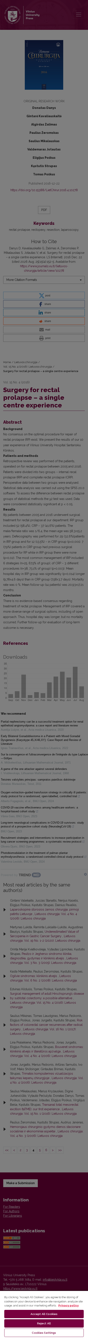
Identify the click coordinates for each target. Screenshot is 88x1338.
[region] (44, 1314)
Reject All (44, 1323)
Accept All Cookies (44, 1314)
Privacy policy (68, 1305)
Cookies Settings (44, 1332)
